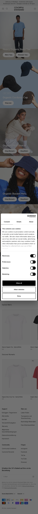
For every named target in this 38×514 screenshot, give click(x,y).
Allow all (19, 283)
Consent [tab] (7, 222)
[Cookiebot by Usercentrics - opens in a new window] (27, 216)
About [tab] (31, 222)
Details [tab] (19, 222)
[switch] (33, 262)
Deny (19, 296)
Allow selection (19, 289)
